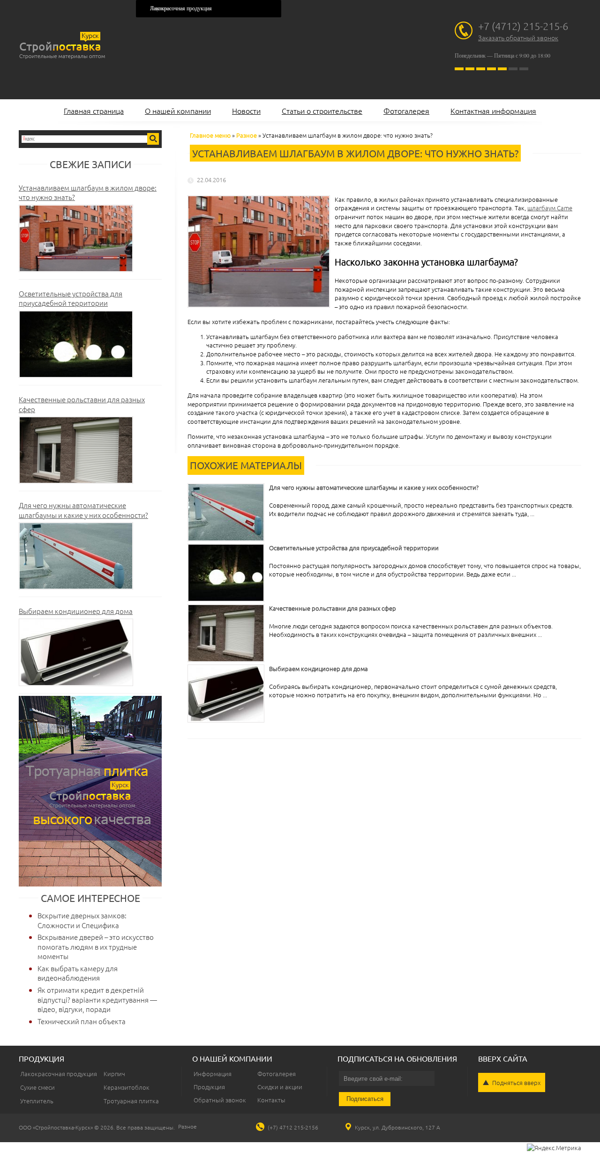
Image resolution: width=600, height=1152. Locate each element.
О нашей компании (178, 110)
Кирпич (114, 1073)
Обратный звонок (220, 1099)
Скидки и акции (279, 1086)
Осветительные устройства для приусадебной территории (70, 298)
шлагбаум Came (549, 207)
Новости (246, 110)
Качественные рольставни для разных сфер (82, 404)
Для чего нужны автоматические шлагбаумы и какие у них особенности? (83, 510)
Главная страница (94, 110)
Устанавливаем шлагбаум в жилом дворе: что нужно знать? (88, 192)
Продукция (209, 1086)
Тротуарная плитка (131, 1100)
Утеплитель (36, 1100)
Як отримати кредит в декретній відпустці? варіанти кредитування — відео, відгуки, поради (97, 999)
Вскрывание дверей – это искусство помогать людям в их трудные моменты (96, 946)
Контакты (271, 1099)
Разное (246, 135)
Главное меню (210, 135)
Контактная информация (493, 110)
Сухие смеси (37, 1087)
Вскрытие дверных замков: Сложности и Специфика (82, 920)
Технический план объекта (82, 1021)
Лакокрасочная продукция (181, 8)
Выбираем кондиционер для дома (76, 611)
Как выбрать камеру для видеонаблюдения (78, 973)
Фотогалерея (406, 110)
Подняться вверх (516, 1082)
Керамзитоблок (127, 1087)
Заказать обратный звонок (518, 37)
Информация (213, 1073)
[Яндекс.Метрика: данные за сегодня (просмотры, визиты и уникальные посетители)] (554, 1148)
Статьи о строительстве (322, 110)
